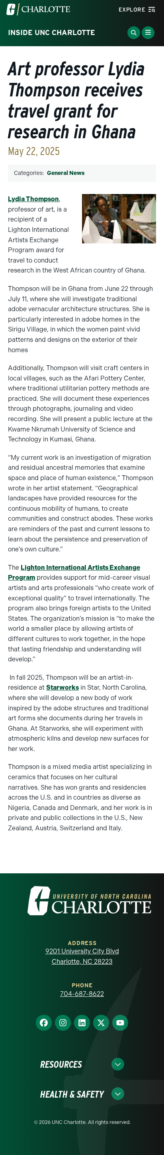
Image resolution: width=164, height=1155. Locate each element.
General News (65, 173)
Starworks (62, 687)
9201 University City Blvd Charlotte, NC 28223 (82, 956)
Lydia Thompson (33, 199)
